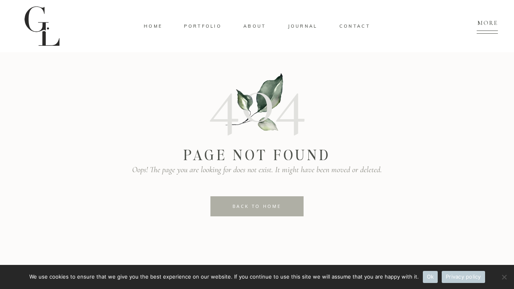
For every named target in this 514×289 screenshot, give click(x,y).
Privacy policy (463, 276)
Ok (430, 276)
